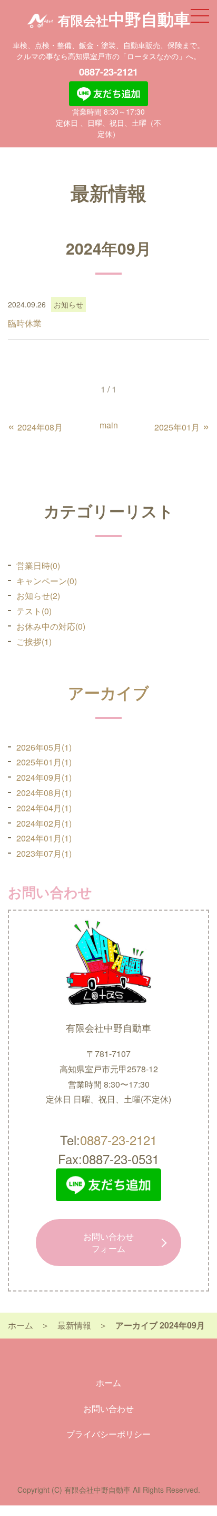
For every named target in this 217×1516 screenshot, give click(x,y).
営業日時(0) (38, 565)
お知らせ (68, 304)
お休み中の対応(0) (50, 626)
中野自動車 (124, 19)
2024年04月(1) (44, 808)
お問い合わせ (108, 1242)
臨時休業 (25, 323)
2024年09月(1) (44, 777)
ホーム (20, 1325)
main (109, 425)
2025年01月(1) (44, 762)
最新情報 (74, 1325)
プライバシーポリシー (108, 1434)
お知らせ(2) (38, 595)
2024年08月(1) (44, 793)
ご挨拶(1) (34, 641)
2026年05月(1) (44, 747)
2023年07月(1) (44, 853)
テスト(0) (34, 611)
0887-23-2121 (108, 71)
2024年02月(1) (44, 823)
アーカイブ (108, 692)
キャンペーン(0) (46, 581)
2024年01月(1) (44, 838)
